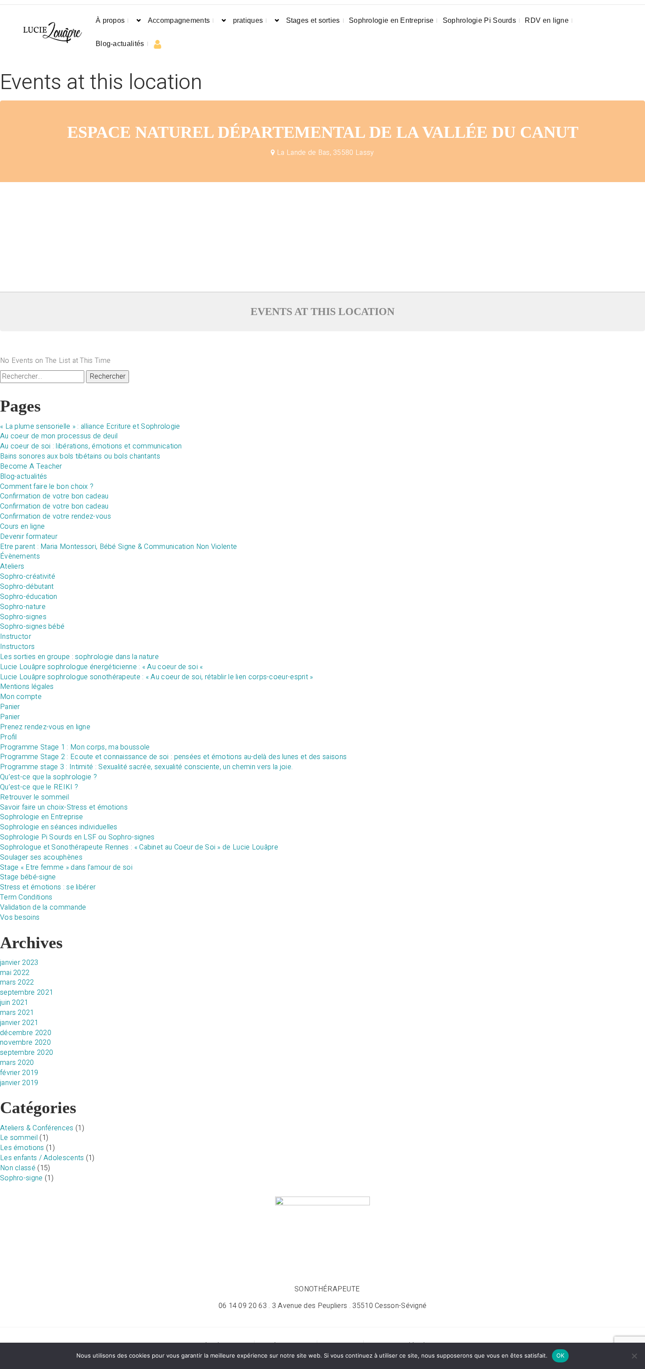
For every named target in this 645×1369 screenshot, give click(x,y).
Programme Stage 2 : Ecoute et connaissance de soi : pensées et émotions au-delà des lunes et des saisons (173, 757)
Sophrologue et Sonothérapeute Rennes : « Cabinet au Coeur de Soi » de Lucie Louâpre (139, 847)
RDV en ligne (547, 20)
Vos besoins (19, 917)
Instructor (15, 636)
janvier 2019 (19, 1083)
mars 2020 (17, 1062)
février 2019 (19, 1073)
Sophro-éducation (28, 596)
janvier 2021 (19, 1023)
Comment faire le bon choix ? (46, 486)
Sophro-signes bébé (32, 626)
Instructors (17, 646)
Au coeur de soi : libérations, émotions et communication (91, 446)
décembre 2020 (25, 1033)
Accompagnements (179, 20)
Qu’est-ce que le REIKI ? (39, 787)
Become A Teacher (31, 466)
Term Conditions (26, 897)
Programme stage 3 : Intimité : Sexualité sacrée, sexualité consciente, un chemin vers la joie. (146, 767)
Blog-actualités (120, 43)
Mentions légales (27, 686)
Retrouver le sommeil (34, 797)
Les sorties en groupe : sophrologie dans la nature (79, 657)
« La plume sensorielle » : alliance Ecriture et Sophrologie (90, 426)
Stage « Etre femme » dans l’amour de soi (66, 867)
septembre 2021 (26, 992)
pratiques (248, 20)
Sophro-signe (21, 1178)
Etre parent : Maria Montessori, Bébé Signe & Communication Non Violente (118, 546)
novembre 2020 (25, 1042)
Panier (10, 707)
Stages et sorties (313, 20)
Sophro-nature (23, 607)
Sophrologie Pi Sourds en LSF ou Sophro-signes (77, 837)
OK (560, 1355)
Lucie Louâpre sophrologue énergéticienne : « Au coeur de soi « (102, 667)
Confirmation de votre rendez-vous (55, 516)
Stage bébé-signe (28, 877)
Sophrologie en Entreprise (391, 20)
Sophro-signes (23, 617)
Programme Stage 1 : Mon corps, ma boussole (75, 747)
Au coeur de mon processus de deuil (59, 436)
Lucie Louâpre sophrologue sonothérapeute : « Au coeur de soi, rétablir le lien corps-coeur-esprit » (156, 677)
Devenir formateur (28, 536)
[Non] (634, 1355)
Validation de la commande (43, 907)
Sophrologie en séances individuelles (59, 827)
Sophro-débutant (27, 586)
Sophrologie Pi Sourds (479, 20)
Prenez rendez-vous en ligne (45, 727)
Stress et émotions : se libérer (48, 887)
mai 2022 (14, 973)
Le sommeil (19, 1137)
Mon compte (21, 697)
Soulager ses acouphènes (41, 857)
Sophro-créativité (27, 576)
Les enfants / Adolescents (42, 1158)
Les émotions (22, 1148)
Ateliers (12, 566)
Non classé (18, 1168)
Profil (8, 737)
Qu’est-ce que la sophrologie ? (48, 777)
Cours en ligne (22, 526)
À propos (110, 20)
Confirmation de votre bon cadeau (54, 496)
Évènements (20, 556)
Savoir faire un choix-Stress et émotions (64, 807)
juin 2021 (14, 1002)
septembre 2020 (26, 1052)
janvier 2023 (19, 962)
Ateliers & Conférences (37, 1128)
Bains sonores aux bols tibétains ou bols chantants (80, 456)
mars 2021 (17, 1012)
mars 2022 (17, 982)
